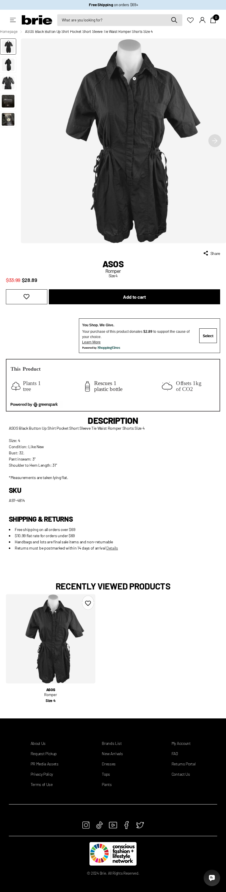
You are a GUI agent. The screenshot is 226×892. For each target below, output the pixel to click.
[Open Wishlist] (193, 19)
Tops (106, 774)
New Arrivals (112, 753)
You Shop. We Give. (98, 325)
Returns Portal (184, 763)
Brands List (112, 743)
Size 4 (50, 700)
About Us (38, 743)
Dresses (109, 763)
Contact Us (181, 774)
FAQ (175, 753)
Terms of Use (42, 784)
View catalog (13, 20)
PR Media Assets (45, 763)
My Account (181, 743)
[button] (215, 140)
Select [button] (208, 336)
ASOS (112, 263)
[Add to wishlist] (26, 296)
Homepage (8, 31)
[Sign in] (203, 20)
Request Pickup (44, 753)
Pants (107, 784)
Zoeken (174, 20)
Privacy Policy (42, 774)
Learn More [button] (91, 342)
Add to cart (134, 297)
